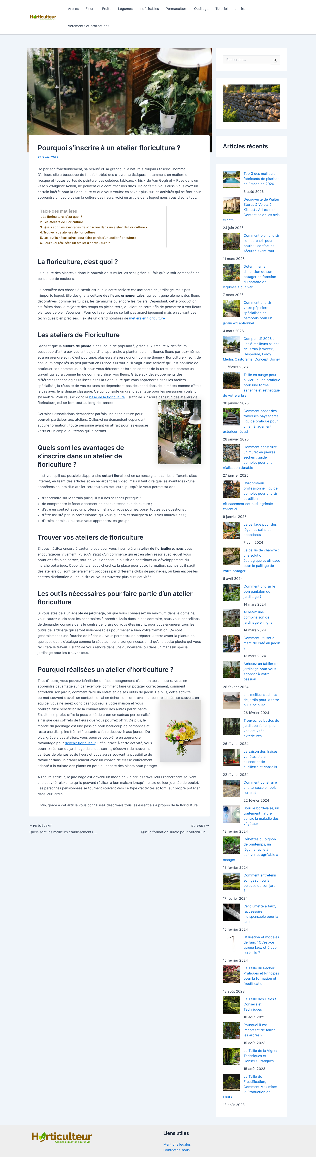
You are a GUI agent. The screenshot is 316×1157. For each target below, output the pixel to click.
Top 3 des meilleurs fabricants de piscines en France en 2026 (261, 178)
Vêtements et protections (88, 26)
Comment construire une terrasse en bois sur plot (260, 787)
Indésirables (149, 8)
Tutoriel (221, 8)
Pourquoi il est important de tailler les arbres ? (259, 1030)
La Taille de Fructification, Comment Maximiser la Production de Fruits (250, 1086)
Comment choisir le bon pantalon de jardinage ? (259, 591)
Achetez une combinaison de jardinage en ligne (258, 617)
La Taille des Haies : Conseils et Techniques (260, 1004)
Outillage (201, 8)
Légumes (125, 8)
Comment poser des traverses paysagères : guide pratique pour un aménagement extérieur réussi (250, 421)
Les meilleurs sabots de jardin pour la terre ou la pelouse (261, 699)
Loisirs (240, 8)
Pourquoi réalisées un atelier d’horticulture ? (76, 243)
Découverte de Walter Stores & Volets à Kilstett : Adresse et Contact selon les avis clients (251, 209)
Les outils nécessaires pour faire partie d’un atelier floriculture (89, 237)
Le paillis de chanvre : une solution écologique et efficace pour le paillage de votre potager (251, 560)
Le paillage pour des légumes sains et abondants (260, 529)
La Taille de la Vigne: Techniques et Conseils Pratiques (260, 1055)
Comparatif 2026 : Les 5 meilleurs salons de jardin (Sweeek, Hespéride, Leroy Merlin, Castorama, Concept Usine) (251, 348)
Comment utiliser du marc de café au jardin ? (262, 643)
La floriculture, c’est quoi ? (62, 216)
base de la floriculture (107, 397)
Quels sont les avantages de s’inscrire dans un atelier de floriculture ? (95, 227)
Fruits (106, 8)
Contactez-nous (176, 1150)
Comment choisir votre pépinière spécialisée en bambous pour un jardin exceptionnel (247, 312)
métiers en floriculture (147, 318)
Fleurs (90, 8)
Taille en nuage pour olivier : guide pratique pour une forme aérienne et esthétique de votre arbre (251, 385)
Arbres (73, 8)
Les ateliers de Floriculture (63, 222)
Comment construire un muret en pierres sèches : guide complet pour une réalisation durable (250, 457)
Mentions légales (177, 1144)
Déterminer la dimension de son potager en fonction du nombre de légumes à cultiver (249, 276)
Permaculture (176, 8)
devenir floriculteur (80, 743)
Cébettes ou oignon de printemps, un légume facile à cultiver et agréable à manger (250, 849)
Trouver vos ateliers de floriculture (69, 232)
